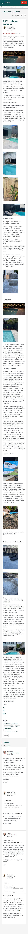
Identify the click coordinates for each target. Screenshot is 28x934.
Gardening (7, 723)
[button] (4, 27)
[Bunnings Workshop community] (7, 3)
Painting (17, 726)
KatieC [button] (8, 833)
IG (4, 710)
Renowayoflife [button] (11, 27)
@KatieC (10, 895)
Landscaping (7, 728)
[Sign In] (24, 2)
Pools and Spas (8, 726)
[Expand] (14, 810)
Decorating (15, 723)
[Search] (1, 7)
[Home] (2, 12)
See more (18, 33)
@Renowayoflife (17, 758)
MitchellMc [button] (10, 751)
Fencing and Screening (10, 731)
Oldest (8, 746)
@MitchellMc (18, 813)
